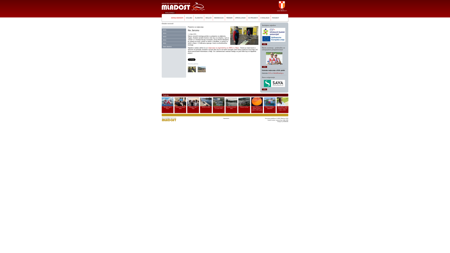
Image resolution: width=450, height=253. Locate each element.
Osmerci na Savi (206, 107)
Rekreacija (219, 18)
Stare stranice (167, 46)
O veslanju (264, 18)
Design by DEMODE (282, 121)
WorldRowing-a (278, 73)
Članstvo (199, 18)
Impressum (226, 118)
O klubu (189, 18)
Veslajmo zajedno (269, 25)
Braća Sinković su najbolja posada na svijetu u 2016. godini (257, 109)
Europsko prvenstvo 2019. (231, 108)
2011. (164, 43)
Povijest (275, 18)
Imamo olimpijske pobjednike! (270, 108)
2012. (165, 40)
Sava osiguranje (268, 77)
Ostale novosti (177, 18)
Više (264, 44)
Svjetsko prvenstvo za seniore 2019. (218, 108)
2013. (165, 36)
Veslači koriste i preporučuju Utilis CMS (278, 120)
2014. (165, 33)
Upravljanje (240, 18)
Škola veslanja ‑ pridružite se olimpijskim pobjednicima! (273, 49)
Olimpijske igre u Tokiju (193, 108)
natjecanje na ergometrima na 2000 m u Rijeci (223, 48)
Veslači (208, 18)
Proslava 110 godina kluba (180, 108)
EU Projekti (253, 18)
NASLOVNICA (169, 13)
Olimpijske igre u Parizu (168, 108)
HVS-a (270, 73)
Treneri (229, 18)
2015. (165, 30)
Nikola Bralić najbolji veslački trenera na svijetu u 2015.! (282, 109)
